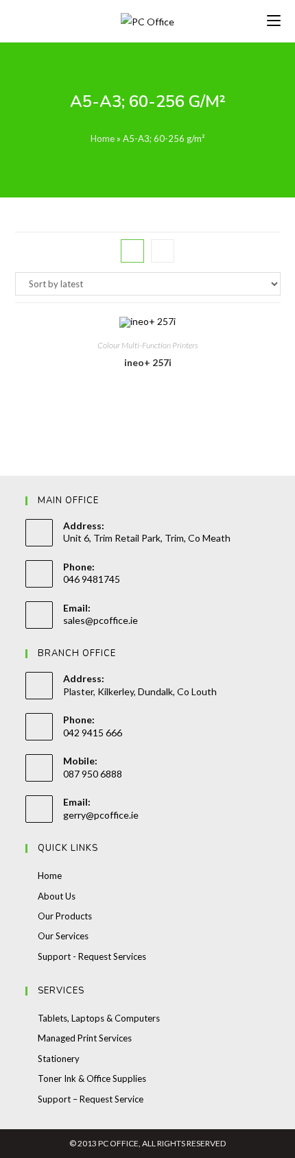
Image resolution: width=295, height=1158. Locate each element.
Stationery (59, 1058)
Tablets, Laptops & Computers (99, 1018)
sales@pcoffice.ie (100, 620)
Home (103, 138)
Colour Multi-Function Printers (147, 345)
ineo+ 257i (148, 362)
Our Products (65, 915)
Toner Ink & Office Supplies (92, 1078)
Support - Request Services (92, 956)
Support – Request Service (90, 1099)
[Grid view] (132, 251)
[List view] (162, 251)
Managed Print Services (85, 1038)
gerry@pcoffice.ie (101, 815)
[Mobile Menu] (274, 21)
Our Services (63, 935)
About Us (56, 896)
